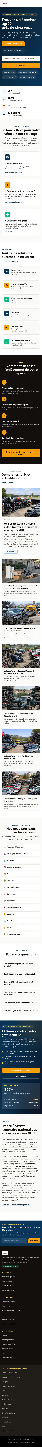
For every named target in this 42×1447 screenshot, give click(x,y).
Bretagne (5, 1382)
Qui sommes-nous (8, 1290)
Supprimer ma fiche (8, 1344)
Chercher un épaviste (14, 50)
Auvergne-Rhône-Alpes (9, 1373)
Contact (4, 1335)
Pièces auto (5, 1315)
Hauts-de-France (7, 1400)
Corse (4, 1391)
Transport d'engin (8, 1319)
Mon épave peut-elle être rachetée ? (18, 1003)
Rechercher (21, 65)
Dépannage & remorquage (11, 1310)
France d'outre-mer (8, 1431)
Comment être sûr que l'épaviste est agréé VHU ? (18, 983)
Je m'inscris (34, 1241)
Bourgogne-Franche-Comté (11, 1377)
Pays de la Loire (7, 1422)
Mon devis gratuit (14, 44)
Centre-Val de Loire (8, 1386)
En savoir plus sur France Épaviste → (16, 1205)
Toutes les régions (9, 72)
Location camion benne (10, 1324)
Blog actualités (7, 1281)
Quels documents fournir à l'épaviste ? (19, 974)
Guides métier (6, 1286)
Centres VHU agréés (10, 77)
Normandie (5, 1408)
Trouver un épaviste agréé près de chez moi (19, 453)
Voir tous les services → (10, 261)
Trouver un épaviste (8, 1277)
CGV (3, 1353)
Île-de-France (6, 1404)
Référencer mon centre (22, 1070)
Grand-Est (5, 1395)
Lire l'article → (11, 552)
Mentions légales (7, 1349)
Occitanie (5, 1417)
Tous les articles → (8, 483)
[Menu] (38, 3)
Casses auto (6, 1306)
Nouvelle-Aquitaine (8, 1413)
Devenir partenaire (8, 1340)
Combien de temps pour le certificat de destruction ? (19, 993)
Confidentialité (7, 1358)
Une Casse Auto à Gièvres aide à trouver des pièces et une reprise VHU (20, 527)
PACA (3, 1426)
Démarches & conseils (27, 77)
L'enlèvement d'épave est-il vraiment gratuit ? (18, 964)
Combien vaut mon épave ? (28, 72)
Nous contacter (21, 1076)
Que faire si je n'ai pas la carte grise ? (19, 1011)
